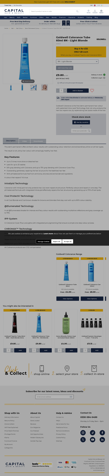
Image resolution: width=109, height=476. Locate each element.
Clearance (71, 17)
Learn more (48, 234)
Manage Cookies (43, 241)
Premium (62, 17)
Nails (18, 17)
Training (89, 17)
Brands (54, 17)
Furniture (33, 17)
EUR (99, 5)
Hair (5, 17)
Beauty (12, 17)
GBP (91, 5)
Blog (96, 17)
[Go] (77, 11)
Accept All (67, 241)
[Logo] (14, 11)
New (47, 17)
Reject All (56, 241)
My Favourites (18, 5)
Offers (41, 17)
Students (81, 17)
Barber (25, 17)
